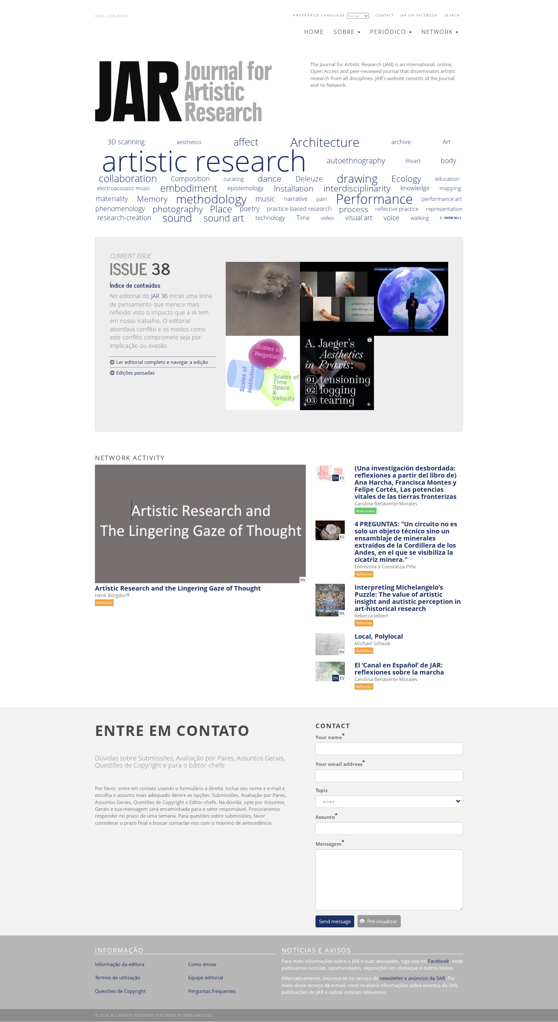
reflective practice (396, 208)
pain (321, 198)
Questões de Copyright (120, 991)
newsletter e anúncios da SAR (412, 978)
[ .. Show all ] (450, 218)
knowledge (414, 188)
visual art (358, 218)
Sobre (345, 32)
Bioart (413, 160)
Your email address (338, 764)
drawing (357, 178)
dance (270, 178)
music (265, 198)
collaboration (128, 178)
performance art (442, 198)
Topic (321, 790)
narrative (296, 198)
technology (270, 218)
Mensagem (328, 844)
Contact (385, 15)
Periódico (389, 32)
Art (446, 142)
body (448, 161)
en (302, 580)
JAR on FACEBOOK (419, 15)
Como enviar (202, 964)
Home (314, 32)
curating (233, 178)
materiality (112, 199)
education (447, 178)
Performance (374, 199)
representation (444, 208)
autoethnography (356, 160)
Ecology (406, 178)
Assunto (325, 817)
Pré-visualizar (381, 921)
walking (420, 217)
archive (401, 142)
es (342, 478)
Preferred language (319, 15)
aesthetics (189, 141)
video (327, 217)
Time (303, 218)
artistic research (204, 160)
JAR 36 (159, 296)
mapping (450, 188)
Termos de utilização (117, 977)
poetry (250, 209)
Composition (190, 179)
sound (177, 218)
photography (177, 209)
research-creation (124, 218)
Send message (335, 921)
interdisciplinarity (357, 188)
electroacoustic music (123, 188)
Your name (328, 737)
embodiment (188, 188)
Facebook (438, 961)
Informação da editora (119, 964)
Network (438, 32)
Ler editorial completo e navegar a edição (162, 362)
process (353, 209)
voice (391, 218)
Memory (152, 198)
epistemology (245, 188)
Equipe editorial (205, 977)
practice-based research (299, 209)
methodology (211, 198)
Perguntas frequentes (212, 991)
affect (245, 142)
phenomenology (120, 209)
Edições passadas (135, 372)
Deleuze (309, 178)
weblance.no (197, 1015)
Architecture (324, 142)
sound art (223, 218)
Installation (294, 188)
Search (452, 15)
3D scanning (126, 142)
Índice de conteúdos (135, 285)
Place (221, 209)
